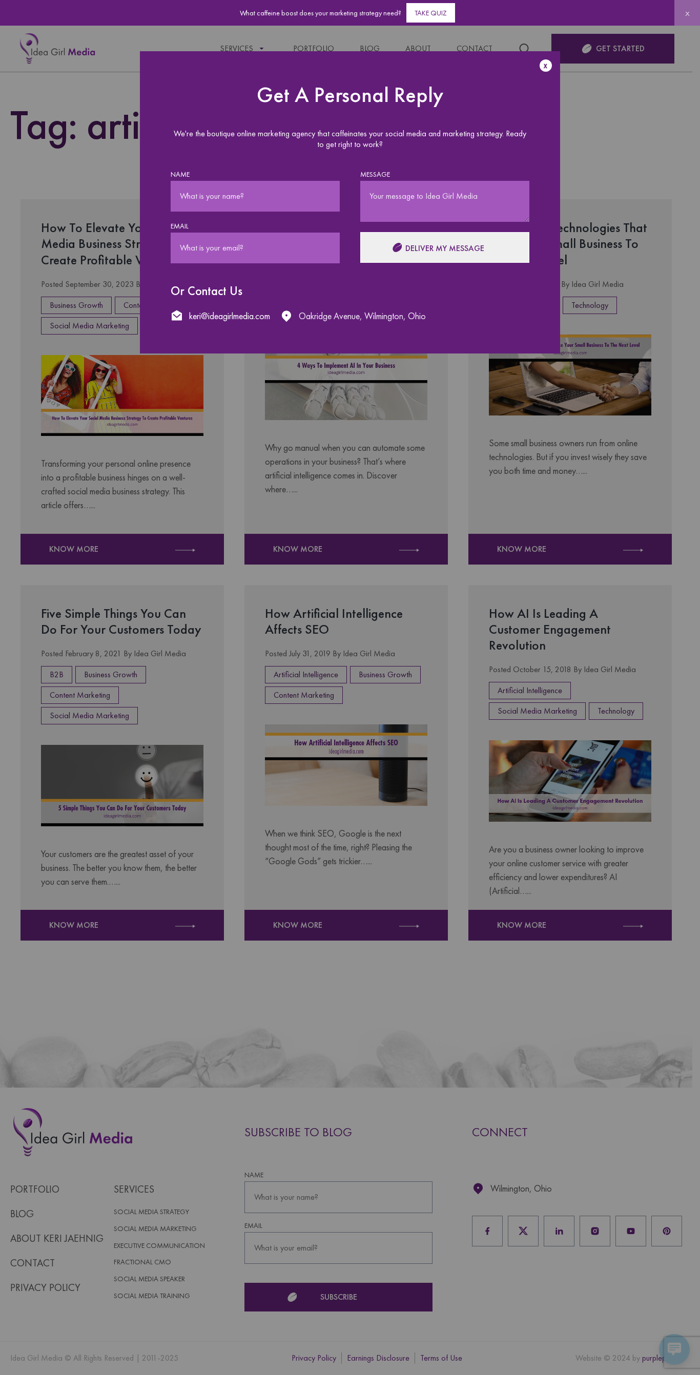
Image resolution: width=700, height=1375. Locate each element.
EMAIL (180, 226)
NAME (180, 174)
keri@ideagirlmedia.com (229, 316)
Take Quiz (431, 12)
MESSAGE (375, 174)
